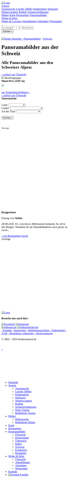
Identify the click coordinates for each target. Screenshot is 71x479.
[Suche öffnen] (1, 24)
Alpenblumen (29, 21)
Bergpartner (22, 15)
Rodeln (23, 12)
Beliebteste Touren (25, 413)
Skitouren (52, 9)
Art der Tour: (8, 111)
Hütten (5, 15)
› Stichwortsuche (43, 333)
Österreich (20, 440)
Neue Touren (22, 410)
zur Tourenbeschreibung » (15, 92)
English (23, 474)
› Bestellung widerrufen (21, 333)
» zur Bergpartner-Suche (14, 235)
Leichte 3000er (24, 9)
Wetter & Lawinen (11, 21)
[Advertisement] (35, 164)
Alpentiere (43, 21)
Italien (18, 443)
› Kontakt (6, 330)
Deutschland (22, 437)
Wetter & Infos (9, 18)
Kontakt (12, 471)
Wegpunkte (55, 21)
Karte (12, 15)
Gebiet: (5, 108)
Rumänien (20, 453)
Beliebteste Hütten (25, 422)
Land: (4, 104)
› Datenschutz (57, 330)
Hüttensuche (22, 419)
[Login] (2, 24)
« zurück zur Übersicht (13, 74)
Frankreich (21, 450)
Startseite (13, 382)
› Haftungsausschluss (38, 330)
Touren (5, 5)
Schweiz (47, 38)
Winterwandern (9, 12)
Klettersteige (40, 9)
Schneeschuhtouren (38, 12)
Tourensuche (8, 9)
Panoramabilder (38, 15)
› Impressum (19, 330)
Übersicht (20, 434)
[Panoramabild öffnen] (2, 85)
